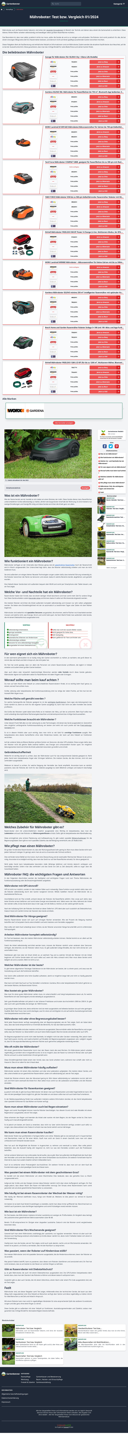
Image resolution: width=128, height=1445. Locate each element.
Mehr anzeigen (112, 568)
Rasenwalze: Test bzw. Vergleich (115, 534)
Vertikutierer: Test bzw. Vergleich (29, 1342)
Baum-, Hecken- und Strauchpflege (49, 1379)
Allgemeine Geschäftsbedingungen (15, 1394)
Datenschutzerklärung (10, 1398)
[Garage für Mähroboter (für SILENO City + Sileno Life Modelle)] (23, 72)
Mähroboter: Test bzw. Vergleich (29, 1328)
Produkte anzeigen (15, 411)
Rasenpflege (64, 21)
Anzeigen (85, 488)
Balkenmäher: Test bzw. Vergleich (115, 543)
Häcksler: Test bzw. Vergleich (115, 509)
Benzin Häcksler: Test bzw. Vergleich (115, 500)
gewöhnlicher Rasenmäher (64, 565)
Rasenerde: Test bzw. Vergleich (115, 552)
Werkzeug (25, 1379)
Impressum (6, 1402)
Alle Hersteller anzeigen (64, 423)
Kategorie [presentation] (118, 4)
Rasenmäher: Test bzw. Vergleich (29, 1356)
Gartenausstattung (43, 1382)
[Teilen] (105, 446)
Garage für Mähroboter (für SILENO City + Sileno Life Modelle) (71, 57)
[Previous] (4, 409)
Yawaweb (66, 1427)
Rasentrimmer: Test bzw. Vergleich (115, 560)
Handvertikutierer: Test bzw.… (90, 1328)
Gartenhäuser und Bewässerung (48, 1377)
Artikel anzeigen (8, 1330)
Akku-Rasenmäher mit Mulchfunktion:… (94, 1342)
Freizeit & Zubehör (28, 1382)
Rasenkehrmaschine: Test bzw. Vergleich (115, 517)
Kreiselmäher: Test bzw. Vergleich (115, 526)
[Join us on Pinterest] (117, 446)
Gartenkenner (13, 3)
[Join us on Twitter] (111, 446)
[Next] (123, 409)
